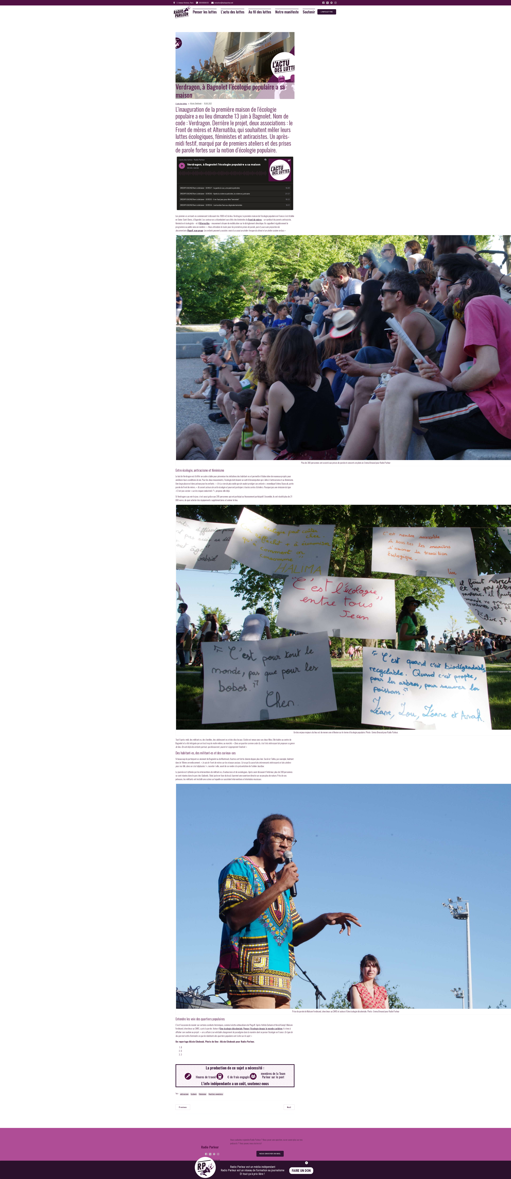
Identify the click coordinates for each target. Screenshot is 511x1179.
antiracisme (184, 1094)
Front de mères (255, 219)
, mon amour (195, 230)
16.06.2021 (208, 103)
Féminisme (202, 1094)
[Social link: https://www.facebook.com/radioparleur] (323, 3)
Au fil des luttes (259, 11)
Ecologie (194, 1094)
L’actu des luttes (232, 11)
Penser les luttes (205, 11)
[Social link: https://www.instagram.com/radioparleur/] (335, 3)
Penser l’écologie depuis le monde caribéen (262, 1028)
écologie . (231, 1028)
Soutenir (309, 11)
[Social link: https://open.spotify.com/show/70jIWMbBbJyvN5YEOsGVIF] (331, 3)
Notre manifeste (287, 11)
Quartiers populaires (216, 1094)
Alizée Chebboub (195, 103)
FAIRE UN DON (301, 1171)
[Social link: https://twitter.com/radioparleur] (327, 3)
